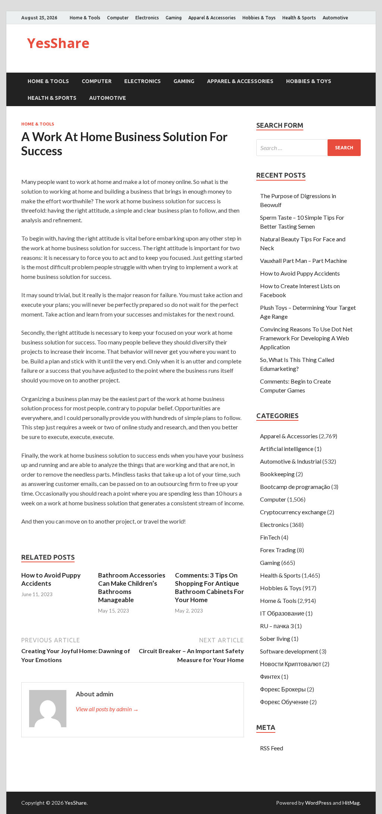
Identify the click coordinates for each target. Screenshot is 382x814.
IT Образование (282, 613)
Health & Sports (299, 17)
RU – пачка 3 (277, 625)
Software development (289, 651)
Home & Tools (85, 17)
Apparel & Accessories (212, 17)
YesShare (58, 43)
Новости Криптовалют (290, 663)
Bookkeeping (277, 473)
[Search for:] (308, 147)
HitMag (351, 802)
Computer (118, 17)
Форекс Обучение (284, 701)
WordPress (318, 802)
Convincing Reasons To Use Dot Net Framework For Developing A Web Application (306, 337)
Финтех (270, 676)
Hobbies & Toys (259, 17)
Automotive (335, 17)
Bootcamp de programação (295, 486)
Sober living (275, 638)
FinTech (270, 537)
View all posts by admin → (107, 708)
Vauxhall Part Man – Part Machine (303, 260)
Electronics (147, 17)
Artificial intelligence (286, 448)
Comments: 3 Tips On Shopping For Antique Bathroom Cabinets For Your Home (209, 587)
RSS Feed (271, 747)
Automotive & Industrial (290, 461)
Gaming (174, 17)
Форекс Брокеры (283, 689)
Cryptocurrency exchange (293, 511)
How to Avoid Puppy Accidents (51, 579)
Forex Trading (278, 549)
